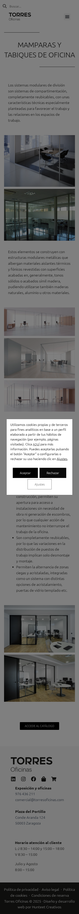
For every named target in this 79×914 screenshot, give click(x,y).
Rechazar (53, 473)
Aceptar (25, 473)
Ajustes (62, 458)
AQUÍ (36, 444)
